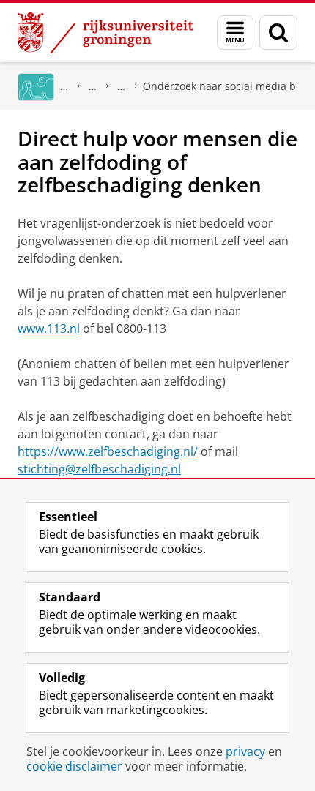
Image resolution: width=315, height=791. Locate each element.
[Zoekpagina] (278, 32)
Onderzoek (93, 86)
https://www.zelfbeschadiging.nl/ (108, 451)
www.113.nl (49, 328)
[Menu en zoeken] (235, 32)
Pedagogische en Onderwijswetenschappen (121, 86)
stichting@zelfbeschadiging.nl (99, 469)
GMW (64, 86)
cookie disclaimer (74, 766)
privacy (245, 751)
